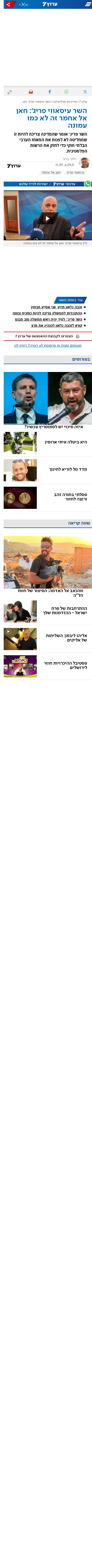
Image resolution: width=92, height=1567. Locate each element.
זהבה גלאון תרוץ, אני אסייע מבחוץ (53, 307)
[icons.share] (7, 4)
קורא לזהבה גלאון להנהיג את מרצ (53, 325)
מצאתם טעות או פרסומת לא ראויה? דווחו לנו (44, 346)
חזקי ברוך (66, 159)
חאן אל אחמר (47, 172)
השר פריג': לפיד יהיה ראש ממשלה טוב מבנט (45, 319)
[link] (44, 400)
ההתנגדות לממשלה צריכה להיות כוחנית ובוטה (44, 313)
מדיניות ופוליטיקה (61, 101)
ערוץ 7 (79, 101)
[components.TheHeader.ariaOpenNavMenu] (77, 4)
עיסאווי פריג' (71, 172)
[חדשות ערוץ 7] (46, 4)
